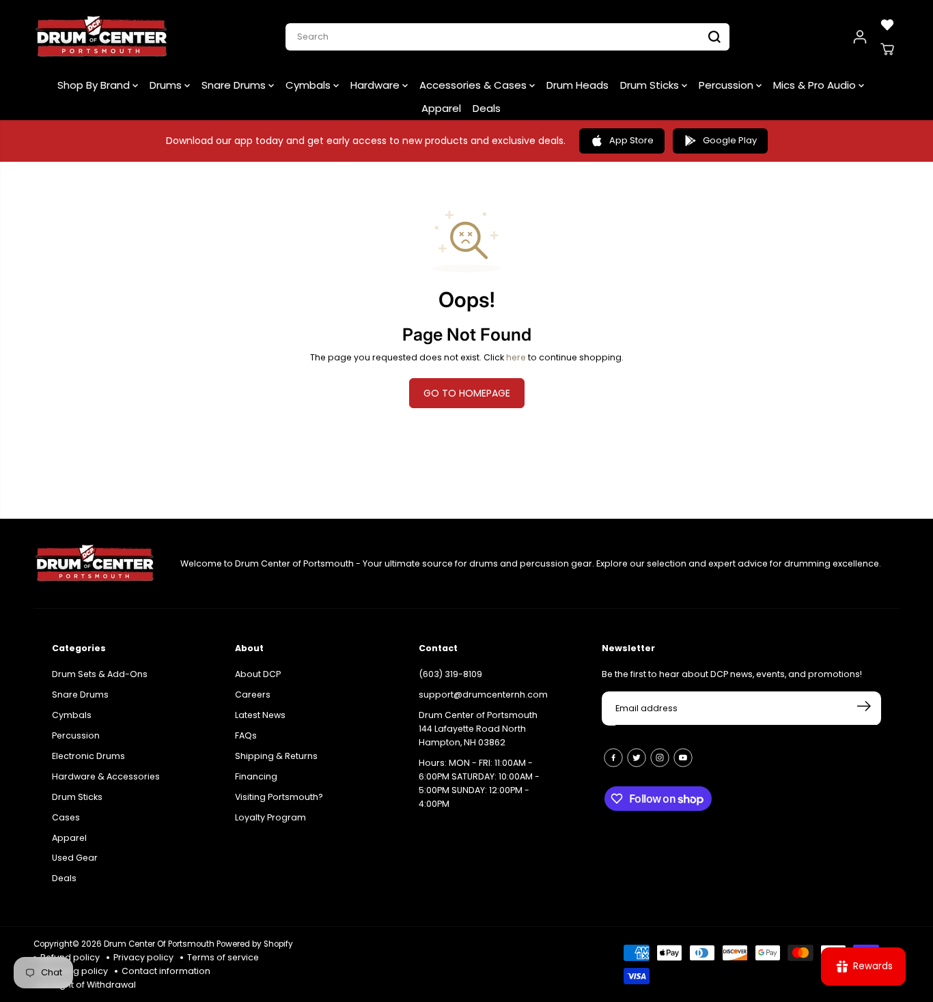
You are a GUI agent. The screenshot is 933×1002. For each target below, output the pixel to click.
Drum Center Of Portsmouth (159, 944)
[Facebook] (613, 757)
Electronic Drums (88, 756)
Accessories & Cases (474, 85)
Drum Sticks (651, 85)
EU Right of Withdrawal (88, 984)
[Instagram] (659, 757)
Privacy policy (143, 957)
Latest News (260, 715)
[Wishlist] (887, 24)
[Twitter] (636, 757)
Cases (66, 817)
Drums (167, 85)
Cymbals (309, 85)
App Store (631, 140)
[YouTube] (683, 757)
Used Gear (75, 857)
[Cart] (887, 49)
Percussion (727, 85)
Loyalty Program (270, 817)
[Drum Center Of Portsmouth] (101, 37)
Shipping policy (74, 971)
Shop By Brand (95, 85)
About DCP (258, 674)
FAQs (246, 735)
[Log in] (860, 37)
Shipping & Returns (276, 756)
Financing (256, 776)
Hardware (376, 85)
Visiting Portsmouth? (279, 797)
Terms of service (223, 957)
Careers (252, 694)
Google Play (730, 140)
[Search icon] (714, 37)
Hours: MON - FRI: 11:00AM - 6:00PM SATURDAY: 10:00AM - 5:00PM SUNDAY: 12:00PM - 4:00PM (479, 783)
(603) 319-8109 (450, 674)
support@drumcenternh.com (483, 694)
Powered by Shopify (255, 944)
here (516, 357)
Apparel (441, 108)
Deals (487, 108)
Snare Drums (234, 85)
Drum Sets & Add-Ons (100, 674)
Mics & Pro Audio (816, 85)
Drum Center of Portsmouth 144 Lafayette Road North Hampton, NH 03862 (478, 728)
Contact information (166, 971)
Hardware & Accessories (106, 776)
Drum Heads (577, 85)
